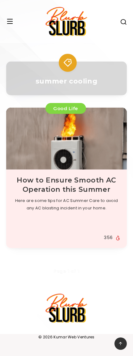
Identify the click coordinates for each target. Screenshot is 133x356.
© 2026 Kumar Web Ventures (66, 337)
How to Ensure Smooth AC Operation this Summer (66, 185)
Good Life (65, 108)
